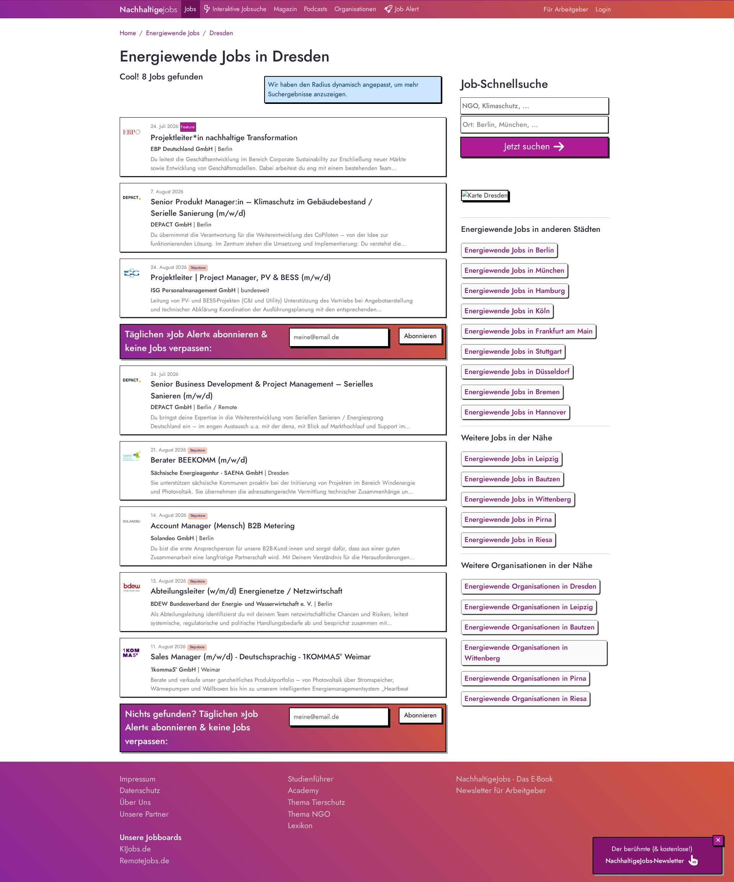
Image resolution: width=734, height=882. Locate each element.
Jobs (190, 8)
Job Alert (406, 8)
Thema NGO (309, 814)
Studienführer (310, 779)
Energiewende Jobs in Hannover (515, 412)
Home (128, 32)
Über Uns (135, 802)
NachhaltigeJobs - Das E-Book (504, 779)
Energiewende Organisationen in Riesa (525, 698)
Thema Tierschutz (316, 802)
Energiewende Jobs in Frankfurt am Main (528, 331)
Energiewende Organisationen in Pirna (525, 678)
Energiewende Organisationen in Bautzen (529, 627)
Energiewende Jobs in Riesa (508, 539)
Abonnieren (420, 335)
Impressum (138, 779)
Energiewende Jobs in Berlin (509, 250)
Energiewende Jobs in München (514, 270)
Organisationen (355, 8)
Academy (303, 790)
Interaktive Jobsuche (238, 8)
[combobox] (534, 124)
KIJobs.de (135, 848)
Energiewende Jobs (173, 32)
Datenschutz (140, 790)
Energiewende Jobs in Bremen (512, 392)
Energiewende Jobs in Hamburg (514, 290)
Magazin (285, 8)
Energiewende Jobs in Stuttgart (513, 351)
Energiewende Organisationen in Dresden (530, 586)
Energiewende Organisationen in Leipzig (528, 607)
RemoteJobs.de (144, 860)
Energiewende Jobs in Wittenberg (517, 499)
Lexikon (300, 825)
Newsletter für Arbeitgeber (501, 790)
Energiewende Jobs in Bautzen (512, 479)
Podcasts (315, 8)
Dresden (221, 32)
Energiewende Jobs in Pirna (508, 519)
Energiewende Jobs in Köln (507, 311)
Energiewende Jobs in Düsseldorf (517, 371)
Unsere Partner (144, 814)
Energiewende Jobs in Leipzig (511, 458)
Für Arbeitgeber (566, 9)
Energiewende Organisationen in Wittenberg (516, 652)
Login (603, 9)
